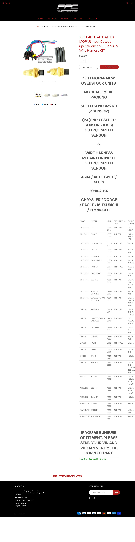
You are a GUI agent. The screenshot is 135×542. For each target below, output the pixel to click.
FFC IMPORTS (22, 514)
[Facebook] (89, 498)
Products (52, 19)
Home (40, 19)
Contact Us (92, 19)
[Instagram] (93, 498)
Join (116, 492)
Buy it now (109, 67)
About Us (65, 19)
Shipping (78, 19)
